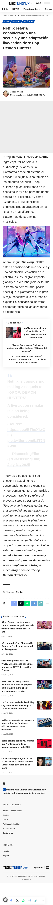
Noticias (16, 21)
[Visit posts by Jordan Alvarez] (6, 93)
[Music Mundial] (19, 3)
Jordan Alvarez (16, 92)
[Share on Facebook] (14, 900)
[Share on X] (20, 900)
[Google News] (47, 867)
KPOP (6, 21)
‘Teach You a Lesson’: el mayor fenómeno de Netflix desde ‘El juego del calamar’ (26, 348)
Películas (28, 21)
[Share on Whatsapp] (26, 900)
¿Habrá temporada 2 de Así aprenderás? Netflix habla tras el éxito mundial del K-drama (26, 359)
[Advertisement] (26, 127)
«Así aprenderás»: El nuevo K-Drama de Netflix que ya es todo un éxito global (17, 646)
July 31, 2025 (18, 465)
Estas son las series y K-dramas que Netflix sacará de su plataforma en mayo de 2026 (17, 743)
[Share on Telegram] (33, 900)
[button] (5, 3)
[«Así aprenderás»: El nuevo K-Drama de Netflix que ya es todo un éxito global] (44, 646)
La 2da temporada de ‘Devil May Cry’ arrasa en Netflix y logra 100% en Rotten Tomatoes (17, 705)
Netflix (19, 592)
